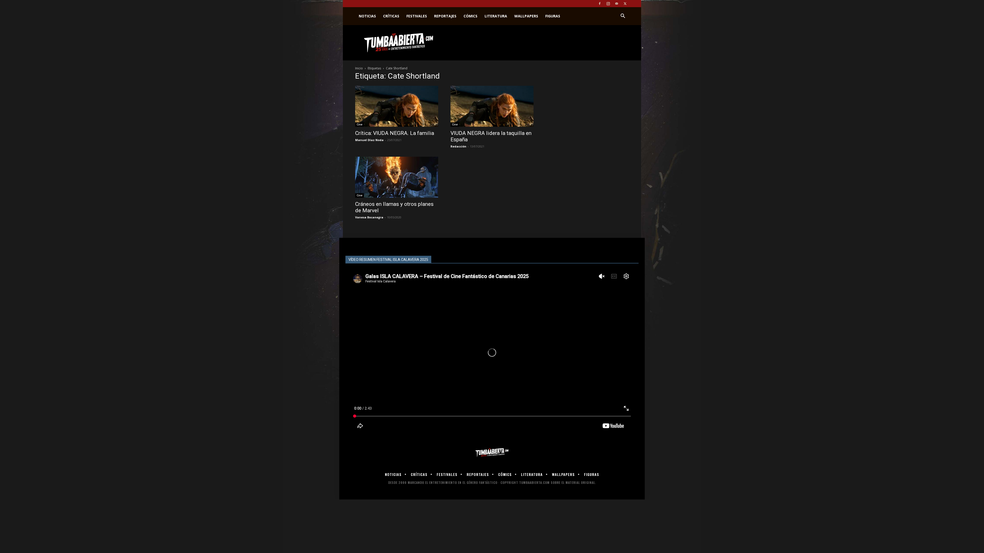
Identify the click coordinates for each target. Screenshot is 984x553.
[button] (623, 16)
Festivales (416, 16)
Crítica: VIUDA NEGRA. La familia (394, 133)
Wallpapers (526, 16)
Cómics (470, 16)
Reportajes (445, 16)
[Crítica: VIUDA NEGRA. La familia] (396, 106)
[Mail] (616, 3)
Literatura (496, 16)
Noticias (367, 16)
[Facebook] (599, 3)
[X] (625, 3)
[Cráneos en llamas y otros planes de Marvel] (396, 177)
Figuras (552, 16)
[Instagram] (608, 3)
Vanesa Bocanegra (369, 217)
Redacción (458, 146)
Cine (359, 124)
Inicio (359, 68)
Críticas (391, 16)
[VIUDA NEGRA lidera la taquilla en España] (492, 106)
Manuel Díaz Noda (369, 140)
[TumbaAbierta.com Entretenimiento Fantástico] (492, 452)
